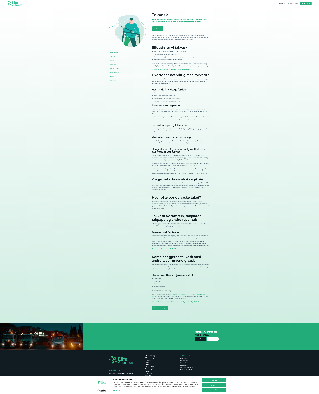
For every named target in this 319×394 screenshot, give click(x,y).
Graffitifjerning (113, 80)
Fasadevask (184, 361)
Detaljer (115, 390)
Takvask (111, 76)
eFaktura (147, 362)
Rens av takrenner (114, 72)
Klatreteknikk (112, 60)
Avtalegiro (148, 360)
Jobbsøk (147, 371)
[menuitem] (281, 3)
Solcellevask (112, 64)
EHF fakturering (150, 356)
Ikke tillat (214, 390)
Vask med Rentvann (114, 68)
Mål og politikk (149, 367)
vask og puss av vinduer (177, 294)
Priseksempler (149, 369)
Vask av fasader (113, 52)
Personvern (148, 373)
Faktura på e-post (150, 358)
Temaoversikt (149, 375)
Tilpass (213, 385)
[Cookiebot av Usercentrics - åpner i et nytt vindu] (102, 391)
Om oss (147, 364)
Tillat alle (214, 380)
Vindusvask (112, 56)
